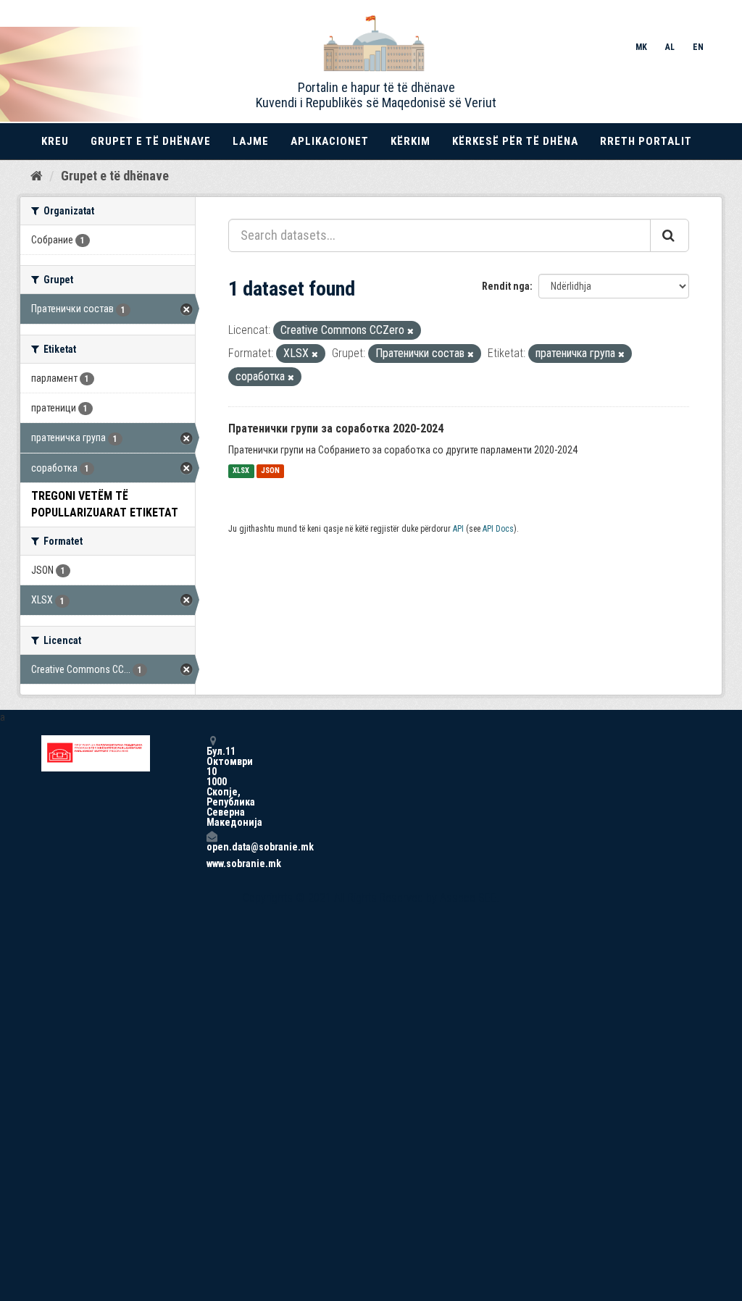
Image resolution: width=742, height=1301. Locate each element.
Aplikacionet (330, 141)
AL (670, 47)
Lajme (251, 141)
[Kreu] (36, 175)
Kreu (55, 141)
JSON (270, 471)
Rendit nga (506, 286)
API (458, 529)
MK (641, 47)
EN (698, 47)
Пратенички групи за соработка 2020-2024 (335, 428)
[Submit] (669, 235)
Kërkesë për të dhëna (515, 141)
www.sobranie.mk (212, 863)
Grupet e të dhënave (151, 141)
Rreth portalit (646, 141)
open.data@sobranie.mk (212, 846)
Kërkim (410, 141)
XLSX (241, 471)
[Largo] (410, 331)
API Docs (498, 529)
